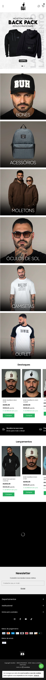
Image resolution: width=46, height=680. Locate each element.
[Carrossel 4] (23, 240)
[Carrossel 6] (23, 336)
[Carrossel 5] (23, 288)
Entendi (36, 675)
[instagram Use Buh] (15, 619)
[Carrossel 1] (23, 40)
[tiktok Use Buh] (31, 619)
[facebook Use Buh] (20, 619)
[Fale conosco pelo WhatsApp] (41, 666)
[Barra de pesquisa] (39, 6)
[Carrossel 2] (23, 144)
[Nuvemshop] (23, 667)
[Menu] (3, 6)
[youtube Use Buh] (26, 619)
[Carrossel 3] (23, 192)
